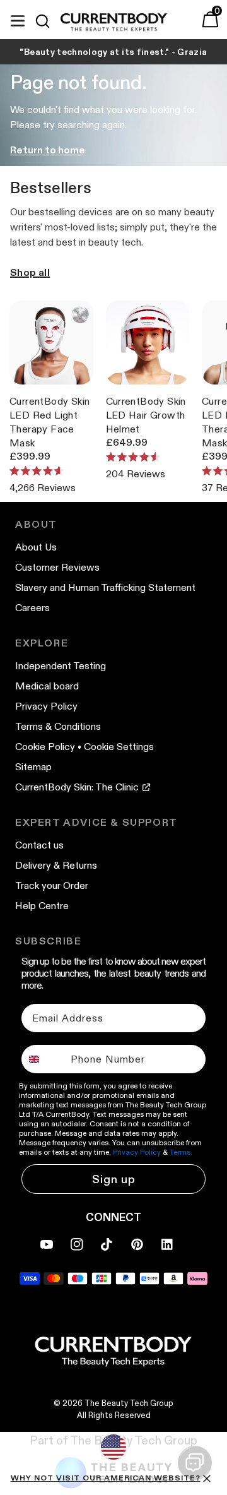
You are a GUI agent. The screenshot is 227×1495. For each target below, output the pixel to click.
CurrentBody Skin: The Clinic (77, 787)
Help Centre (42, 906)
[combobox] (43, 1059)
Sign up (114, 1179)
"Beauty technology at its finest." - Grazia (113, 52)
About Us (36, 547)
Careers (32, 608)
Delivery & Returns (56, 865)
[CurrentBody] (114, 22)
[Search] (48, 20)
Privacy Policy (46, 706)
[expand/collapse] (17, 19)
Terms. (181, 1152)
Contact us (39, 845)
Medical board (47, 686)
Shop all (30, 272)
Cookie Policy (45, 747)
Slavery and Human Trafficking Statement (105, 587)
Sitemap (33, 767)
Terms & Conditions (58, 726)
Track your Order (51, 885)
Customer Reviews (57, 567)
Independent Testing (60, 666)
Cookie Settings (119, 747)
